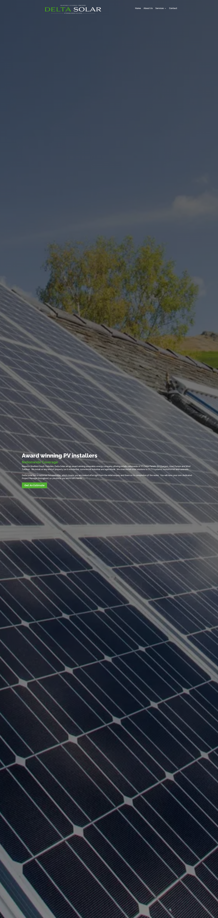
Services (159, 8)
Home (138, 8)
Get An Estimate (34, 485)
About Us (148, 8)
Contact (173, 8)
